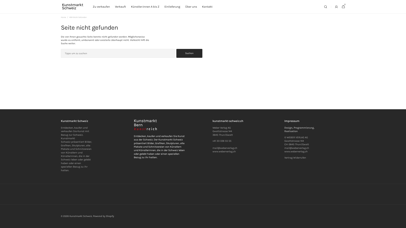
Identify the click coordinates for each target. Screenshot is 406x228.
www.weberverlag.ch (224, 151)
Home (63, 17)
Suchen (189, 53)
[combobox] (118, 53)
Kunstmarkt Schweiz (80, 216)
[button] (325, 6)
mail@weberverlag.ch (296, 147)
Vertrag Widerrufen (295, 157)
